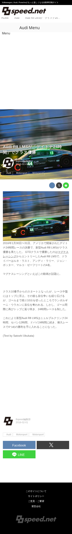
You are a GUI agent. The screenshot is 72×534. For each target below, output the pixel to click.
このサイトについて (36, 491)
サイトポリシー (36, 496)
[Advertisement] (36, 71)
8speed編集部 (23, 161)
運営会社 (36, 506)
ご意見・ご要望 (36, 501)
